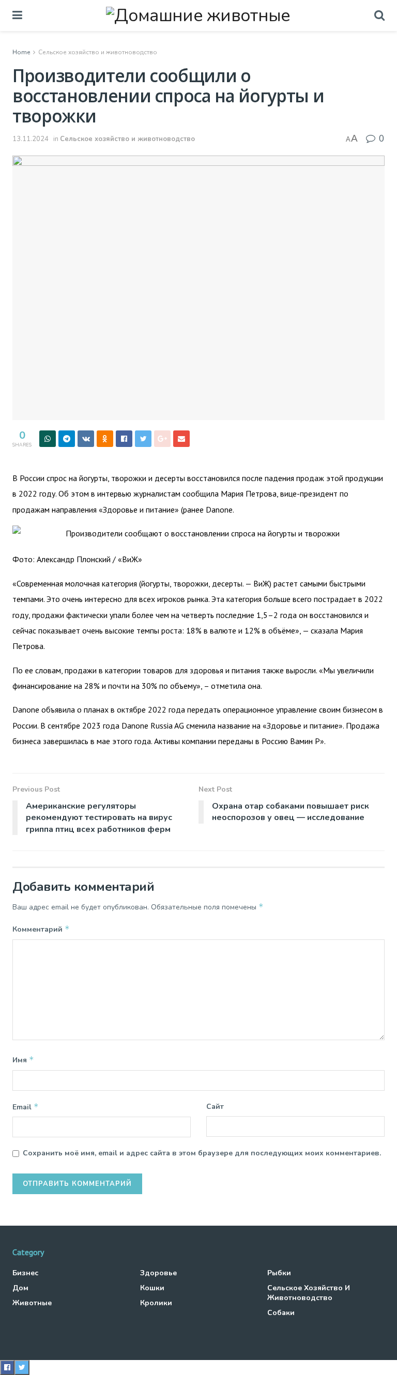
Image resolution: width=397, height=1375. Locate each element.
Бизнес (25, 1273)
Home (21, 52)
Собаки (281, 1313)
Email (25, 1107)
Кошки (152, 1288)
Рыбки (279, 1273)
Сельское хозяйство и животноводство (97, 52)
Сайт (215, 1106)
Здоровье (158, 1273)
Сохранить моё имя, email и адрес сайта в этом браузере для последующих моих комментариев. (202, 1153)
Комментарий (41, 929)
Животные (32, 1303)
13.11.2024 (30, 139)
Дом (20, 1288)
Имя (23, 1060)
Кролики (156, 1303)
